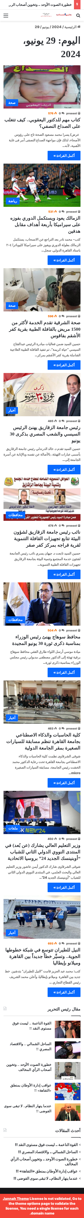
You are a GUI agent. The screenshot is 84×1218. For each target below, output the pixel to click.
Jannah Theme (16, 1198)
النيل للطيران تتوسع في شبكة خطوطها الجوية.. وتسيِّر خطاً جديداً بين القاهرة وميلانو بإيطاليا (42, 956)
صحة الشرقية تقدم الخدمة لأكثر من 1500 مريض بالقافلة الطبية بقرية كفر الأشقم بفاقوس (44, 329)
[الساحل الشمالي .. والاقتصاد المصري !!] (67, 1050)
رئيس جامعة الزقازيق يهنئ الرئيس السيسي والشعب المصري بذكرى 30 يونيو (45, 434)
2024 (57, 27)
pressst (71, 113)
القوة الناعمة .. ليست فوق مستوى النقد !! (46, 1144)
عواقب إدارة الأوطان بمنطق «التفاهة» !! (46, 1171)
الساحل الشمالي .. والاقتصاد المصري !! (48, 1152)
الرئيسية (70, 27)
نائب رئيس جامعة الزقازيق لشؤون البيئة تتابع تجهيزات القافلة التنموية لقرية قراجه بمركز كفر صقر (47, 538)
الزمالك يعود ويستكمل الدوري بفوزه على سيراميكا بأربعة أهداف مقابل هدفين (45, 224)
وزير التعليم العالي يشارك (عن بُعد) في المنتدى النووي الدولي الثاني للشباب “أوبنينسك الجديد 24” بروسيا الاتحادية (42, 852)
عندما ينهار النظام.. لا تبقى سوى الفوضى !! (46, 1178)
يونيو (45, 27)
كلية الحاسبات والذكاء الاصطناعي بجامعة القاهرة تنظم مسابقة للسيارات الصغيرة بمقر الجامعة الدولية (43, 741)
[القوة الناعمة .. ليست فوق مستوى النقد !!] (67, 1029)
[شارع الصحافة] (53, 15)
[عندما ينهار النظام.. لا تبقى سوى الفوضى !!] (67, 1112)
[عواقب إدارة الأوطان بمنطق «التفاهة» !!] (67, 1091)
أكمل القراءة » (64, 155)
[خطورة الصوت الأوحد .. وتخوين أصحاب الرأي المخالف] (67, 1070)
